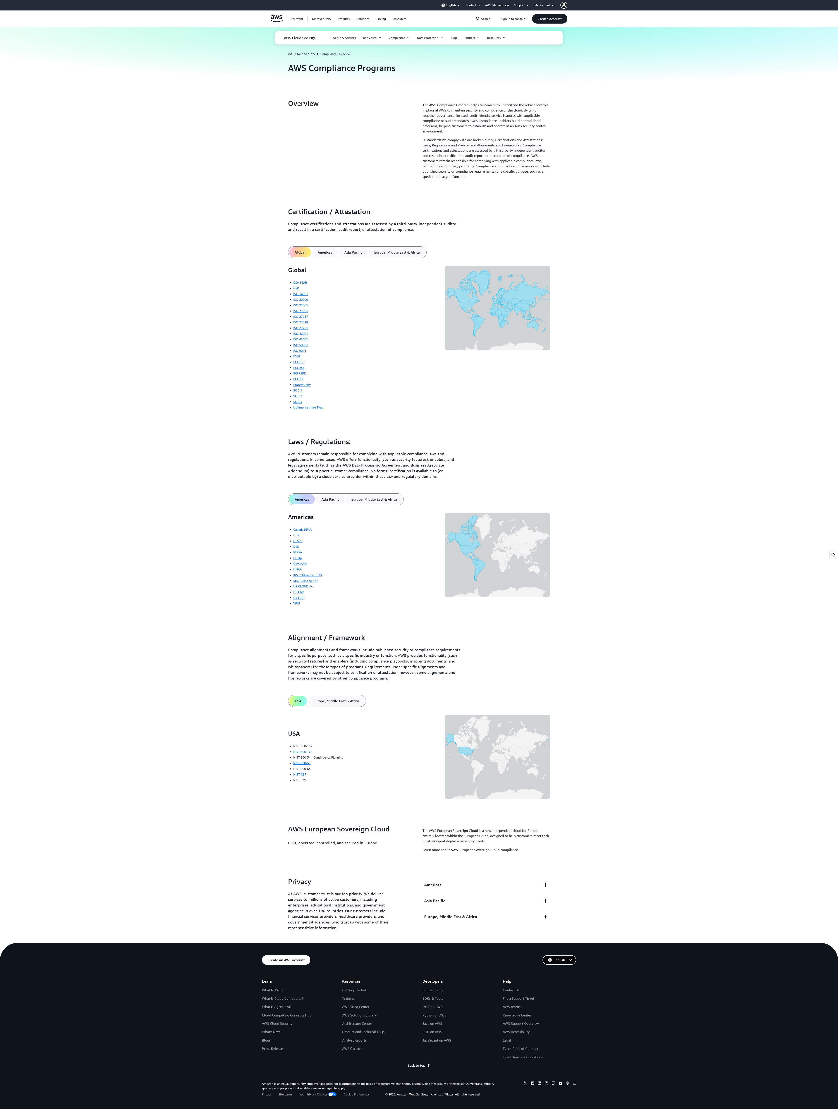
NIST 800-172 (302, 752)
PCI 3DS (298, 362)
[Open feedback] (833, 554)
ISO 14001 (300, 294)
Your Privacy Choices (313, 1094)
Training (348, 998)
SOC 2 (297, 396)
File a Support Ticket (518, 998)
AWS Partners (352, 1048)
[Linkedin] (539, 1084)
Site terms (285, 1094)
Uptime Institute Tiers (308, 407)
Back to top (416, 1065)
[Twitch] (553, 1084)
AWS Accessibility (516, 1032)
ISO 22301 (300, 305)
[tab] (300, 252)
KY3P (297, 356)
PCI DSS (298, 367)
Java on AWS (432, 1023)
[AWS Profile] (563, 5)
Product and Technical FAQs (363, 1032)
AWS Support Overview (521, 1023)
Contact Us (511, 990)
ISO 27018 (300, 322)
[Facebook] (532, 1084)
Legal (507, 1040)
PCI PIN (298, 379)
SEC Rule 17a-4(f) (305, 580)
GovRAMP (300, 563)
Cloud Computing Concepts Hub (286, 1015)
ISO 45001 (300, 339)
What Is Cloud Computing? (282, 998)
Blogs (266, 1040)
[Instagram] (546, 1084)
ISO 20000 (300, 299)
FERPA (297, 552)
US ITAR (298, 597)
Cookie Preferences (356, 1094)
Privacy (266, 1094)
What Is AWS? (272, 990)
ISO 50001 (300, 345)
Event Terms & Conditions (523, 1057)
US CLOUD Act (303, 586)
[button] (321, 19)
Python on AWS (434, 1015)
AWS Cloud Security (301, 54)
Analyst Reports (354, 1040)
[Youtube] (560, 1084)
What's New (271, 1032)
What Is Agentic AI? (276, 1006)
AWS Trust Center (355, 1006)
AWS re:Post (512, 1006)
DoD (296, 546)
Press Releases (273, 1048)
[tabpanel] (419, 339)
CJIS (296, 535)
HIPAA (297, 569)
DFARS (297, 541)
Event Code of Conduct (520, 1048)
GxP (296, 288)
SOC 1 (297, 390)
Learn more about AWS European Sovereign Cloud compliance (470, 850)
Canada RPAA (302, 529)
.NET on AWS (432, 1006)
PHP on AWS (432, 1032)
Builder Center (433, 990)
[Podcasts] (567, 1084)
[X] (525, 1084)
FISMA (297, 558)
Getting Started (354, 990)
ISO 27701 (300, 328)
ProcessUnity (302, 384)
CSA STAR (300, 282)
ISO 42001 (300, 333)
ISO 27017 (300, 316)
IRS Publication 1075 (307, 575)
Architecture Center (357, 1023)
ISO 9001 (299, 350)
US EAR (298, 592)
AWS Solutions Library (359, 1015)
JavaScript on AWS (436, 1040)
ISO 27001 (300, 311)
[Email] (574, 1084)
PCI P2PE (299, 373)
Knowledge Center (517, 1015)
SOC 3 (297, 401)
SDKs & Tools (432, 998)
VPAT (296, 603)
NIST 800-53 (302, 763)
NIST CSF (299, 774)
